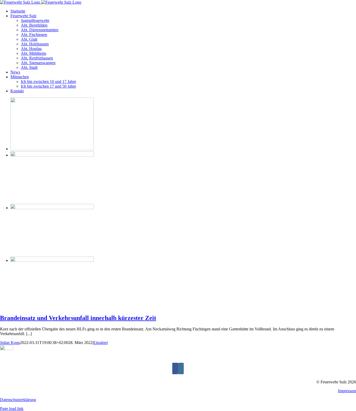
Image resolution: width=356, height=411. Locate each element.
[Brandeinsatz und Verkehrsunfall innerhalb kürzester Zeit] (52, 149)
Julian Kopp (10, 342)
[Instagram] (181, 368)
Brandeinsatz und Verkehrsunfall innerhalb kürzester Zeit (78, 318)
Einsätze (100, 342)
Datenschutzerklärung (18, 399)
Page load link (11, 408)
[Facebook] (175, 368)
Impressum (347, 391)
